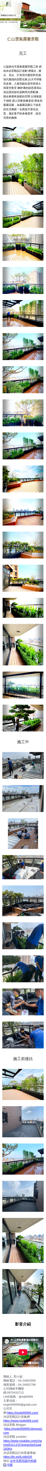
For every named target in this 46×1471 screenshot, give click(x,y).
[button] (3, 3)
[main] (23, 39)
